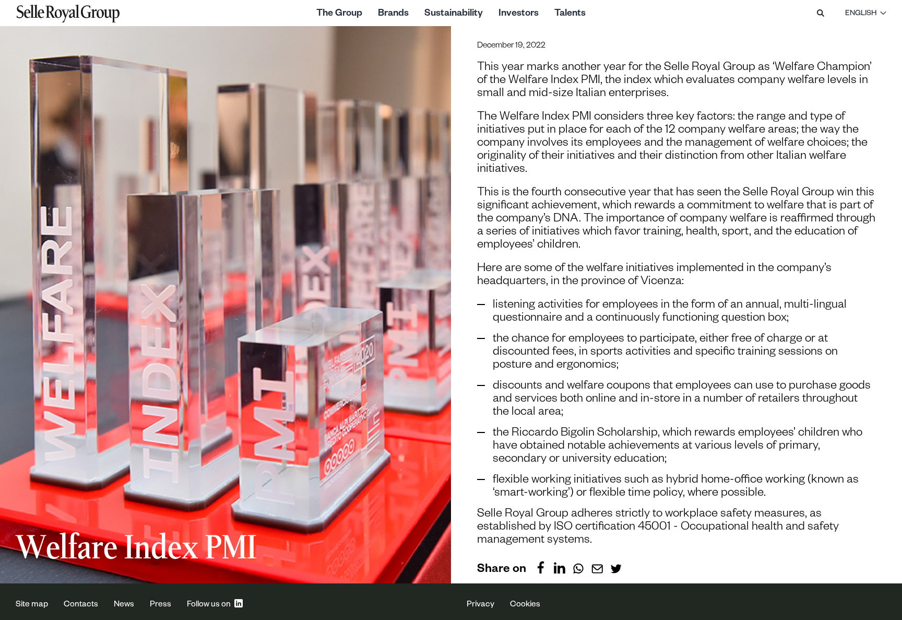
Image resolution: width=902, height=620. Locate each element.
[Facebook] (540, 567)
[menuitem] (865, 13)
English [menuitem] (861, 14)
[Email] (597, 567)
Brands (393, 14)
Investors (519, 14)
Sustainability (453, 14)
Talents (570, 14)
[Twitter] (616, 567)
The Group (339, 14)
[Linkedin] (559, 567)
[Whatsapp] (578, 567)
